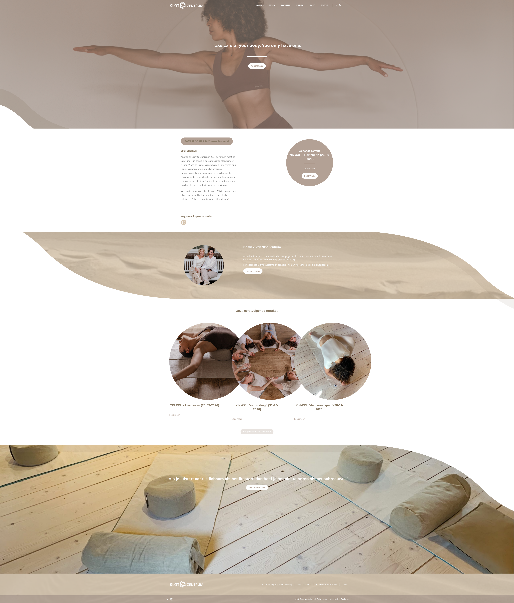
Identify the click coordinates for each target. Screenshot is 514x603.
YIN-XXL (300, 5)
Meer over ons (253, 271)
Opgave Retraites (257, 488)
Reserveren (309, 176)
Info (312, 5)
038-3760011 (305, 584)
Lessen (271, 5)
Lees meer (174, 415)
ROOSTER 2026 (257, 66)
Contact (345, 584)
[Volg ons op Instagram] (340, 5)
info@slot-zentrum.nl (327, 584)
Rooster (286, 5)
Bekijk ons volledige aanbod (257, 431)
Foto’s (324, 5)
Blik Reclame (343, 599)
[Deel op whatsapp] (167, 599)
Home (259, 5)
